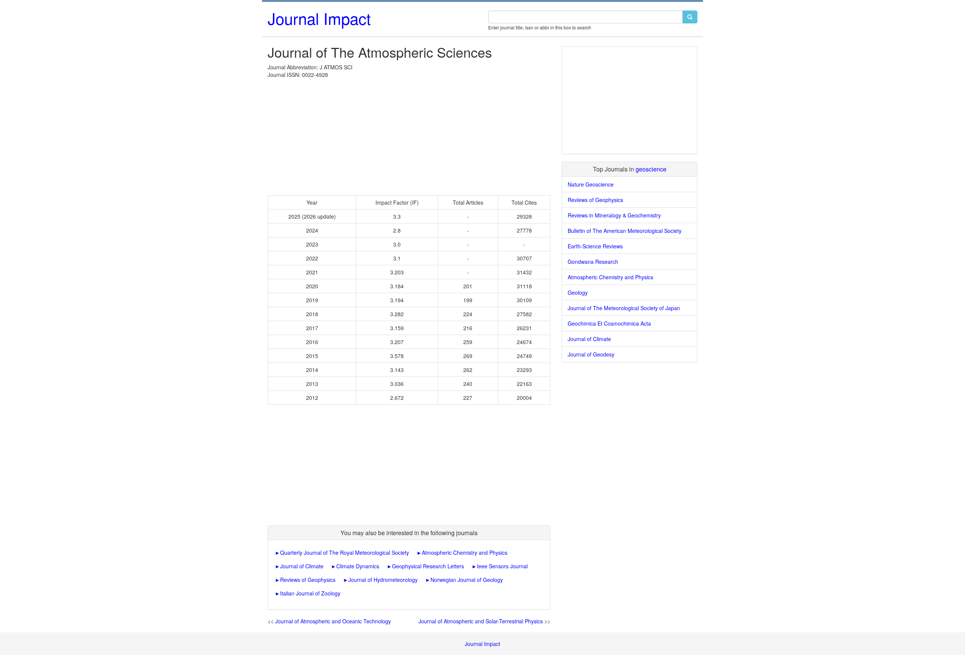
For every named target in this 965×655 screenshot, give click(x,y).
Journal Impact (319, 18)
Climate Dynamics (357, 566)
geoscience (651, 169)
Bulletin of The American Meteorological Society (625, 230)
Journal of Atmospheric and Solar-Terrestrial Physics (480, 621)
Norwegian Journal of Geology (466, 579)
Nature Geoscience (591, 184)
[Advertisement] (409, 135)
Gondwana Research (593, 261)
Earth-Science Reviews (595, 246)
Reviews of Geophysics (307, 579)
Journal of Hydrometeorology (383, 579)
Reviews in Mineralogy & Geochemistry (614, 215)
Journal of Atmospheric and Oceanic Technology (333, 621)
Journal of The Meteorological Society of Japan (624, 308)
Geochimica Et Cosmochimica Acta (609, 323)
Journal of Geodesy (591, 354)
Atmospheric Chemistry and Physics (464, 552)
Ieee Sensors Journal (502, 566)
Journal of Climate (301, 566)
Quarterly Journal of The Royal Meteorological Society (344, 552)
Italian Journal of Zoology (310, 593)
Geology (578, 292)
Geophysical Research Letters (428, 566)
